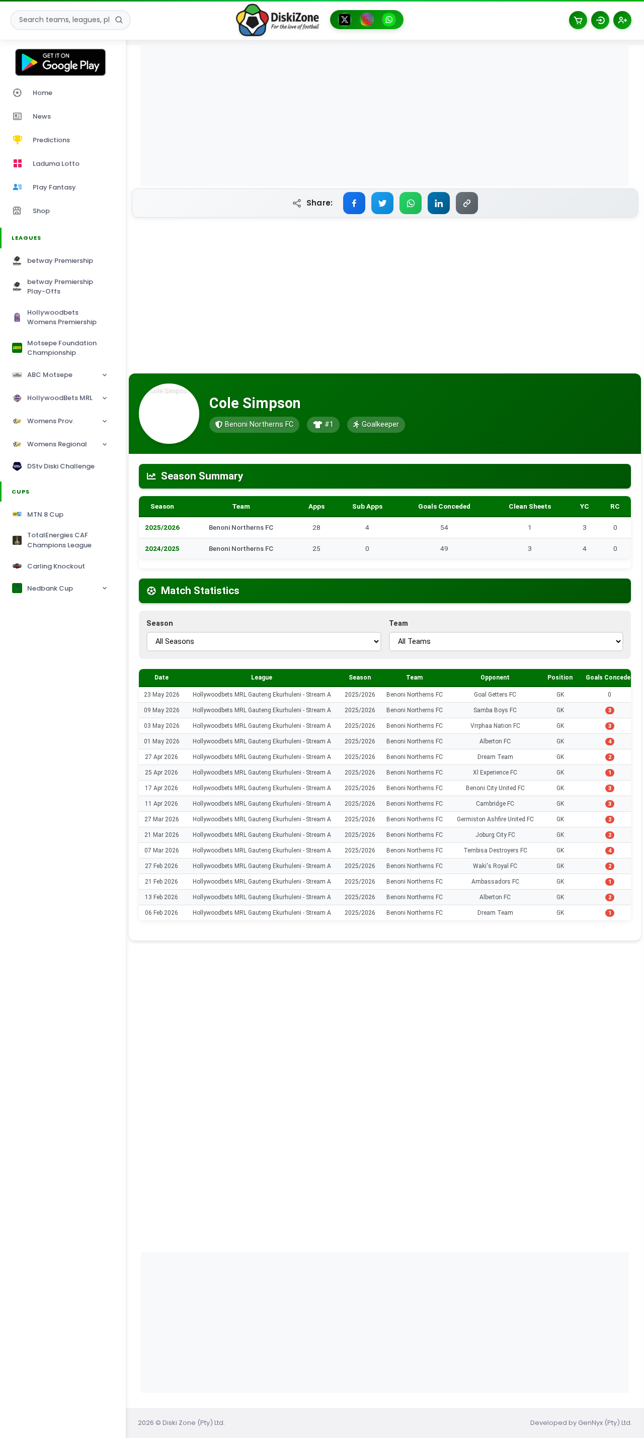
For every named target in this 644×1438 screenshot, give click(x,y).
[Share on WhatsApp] (410, 203)
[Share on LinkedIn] (439, 203)
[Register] (622, 20)
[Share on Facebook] (354, 203)
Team (398, 623)
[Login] (600, 20)
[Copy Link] (467, 203)
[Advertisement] (385, 115)
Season (159, 623)
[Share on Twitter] (382, 203)
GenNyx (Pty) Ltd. (605, 1422)
